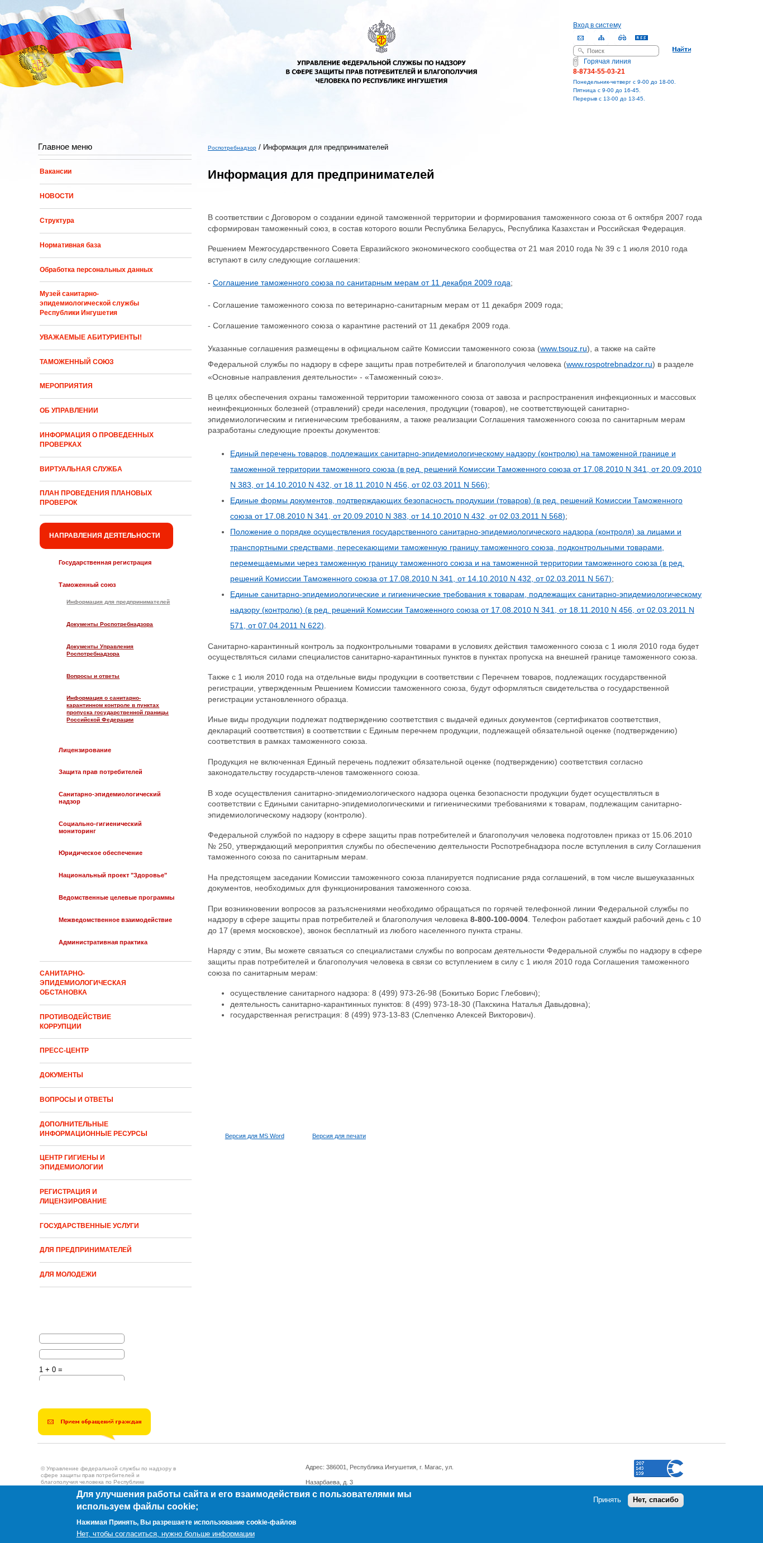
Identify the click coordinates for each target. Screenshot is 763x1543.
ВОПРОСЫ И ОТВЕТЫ (76, 1099)
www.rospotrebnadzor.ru (609, 364)
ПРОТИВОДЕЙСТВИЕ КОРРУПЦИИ (75, 1021)
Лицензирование (85, 750)
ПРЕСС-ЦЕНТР (64, 1050)
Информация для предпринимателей (118, 602)
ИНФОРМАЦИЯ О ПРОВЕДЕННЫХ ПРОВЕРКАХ (97, 439)
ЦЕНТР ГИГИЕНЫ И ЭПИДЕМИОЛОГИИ (72, 1162)
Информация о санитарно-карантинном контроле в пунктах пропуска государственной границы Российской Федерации (117, 708)
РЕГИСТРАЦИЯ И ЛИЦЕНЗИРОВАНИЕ (73, 1196)
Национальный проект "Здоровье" (113, 875)
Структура (57, 220)
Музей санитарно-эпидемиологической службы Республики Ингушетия (89, 303)
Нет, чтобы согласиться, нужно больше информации (166, 1534)
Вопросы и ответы (93, 676)
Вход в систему (597, 25)
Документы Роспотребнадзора (109, 624)
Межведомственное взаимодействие (115, 919)
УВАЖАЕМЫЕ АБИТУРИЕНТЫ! (91, 337)
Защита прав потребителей (100, 771)
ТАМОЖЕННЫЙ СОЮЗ (77, 362)
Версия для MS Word (254, 1136)
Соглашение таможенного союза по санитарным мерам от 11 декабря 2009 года (362, 282)
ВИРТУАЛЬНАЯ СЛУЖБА (81, 469)
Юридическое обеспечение (100, 852)
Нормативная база (70, 245)
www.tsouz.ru (563, 348)
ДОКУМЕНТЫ (61, 1075)
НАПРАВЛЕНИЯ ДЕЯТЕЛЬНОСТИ (104, 535)
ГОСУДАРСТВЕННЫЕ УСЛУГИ (89, 1226)
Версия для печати (339, 1136)
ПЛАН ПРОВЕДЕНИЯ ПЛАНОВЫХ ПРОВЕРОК (96, 498)
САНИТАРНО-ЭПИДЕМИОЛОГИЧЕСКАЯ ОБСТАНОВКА (83, 982)
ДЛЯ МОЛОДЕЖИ (68, 1274)
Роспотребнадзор (232, 148)
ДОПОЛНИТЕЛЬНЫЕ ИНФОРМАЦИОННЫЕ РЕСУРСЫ (93, 1129)
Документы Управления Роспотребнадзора (99, 650)
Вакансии (55, 171)
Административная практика (103, 942)
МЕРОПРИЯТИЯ (66, 386)
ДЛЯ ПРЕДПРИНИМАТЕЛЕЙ (86, 1250)
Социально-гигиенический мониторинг (100, 827)
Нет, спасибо (656, 1500)
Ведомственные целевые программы (116, 897)
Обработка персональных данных (96, 270)
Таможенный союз (87, 584)
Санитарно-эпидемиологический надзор (110, 798)
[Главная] (381, 44)
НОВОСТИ (57, 196)
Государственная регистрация (105, 562)
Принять (607, 1500)
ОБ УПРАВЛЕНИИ (69, 410)
